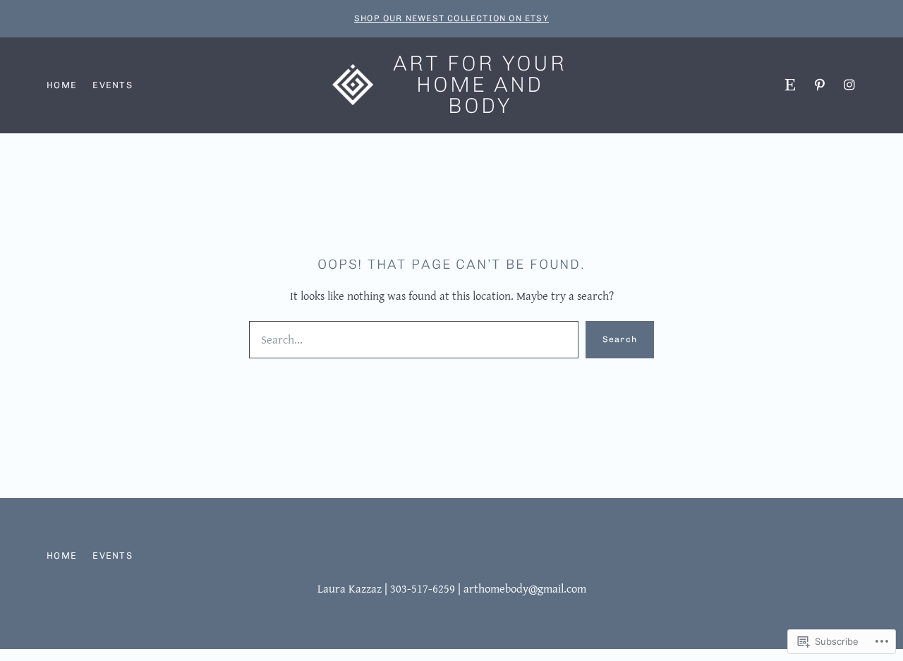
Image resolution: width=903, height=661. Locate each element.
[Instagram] (849, 85)
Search (619, 339)
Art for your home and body (479, 85)
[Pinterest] (820, 85)
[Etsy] (790, 85)
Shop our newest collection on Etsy (451, 18)
